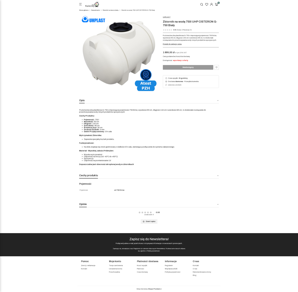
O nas (195, 269)
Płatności (140, 269)
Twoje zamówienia (116, 265)
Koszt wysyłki (142, 265)
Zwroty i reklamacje (88, 265)
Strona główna (83, 10)
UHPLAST (167, 17)
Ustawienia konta (115, 269)
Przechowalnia (114, 272)
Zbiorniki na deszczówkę (111, 10)
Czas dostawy (142, 272)
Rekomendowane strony (202, 272)
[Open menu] (80, 4)
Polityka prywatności (172, 272)
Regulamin (137, 248)
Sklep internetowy (148, 289)
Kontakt (84, 269)
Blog (194, 275)
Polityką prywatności (153, 251)
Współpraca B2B (171, 269)
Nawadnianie (95, 10)
